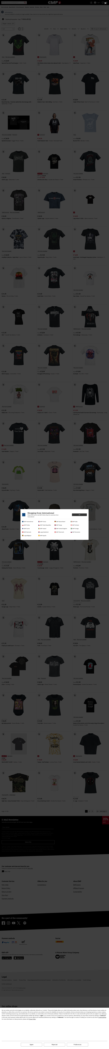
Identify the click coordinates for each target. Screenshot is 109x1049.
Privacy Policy (32, 1019)
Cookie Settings (102, 1017)
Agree (31, 1044)
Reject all (54, 1044)
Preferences (77, 1045)
